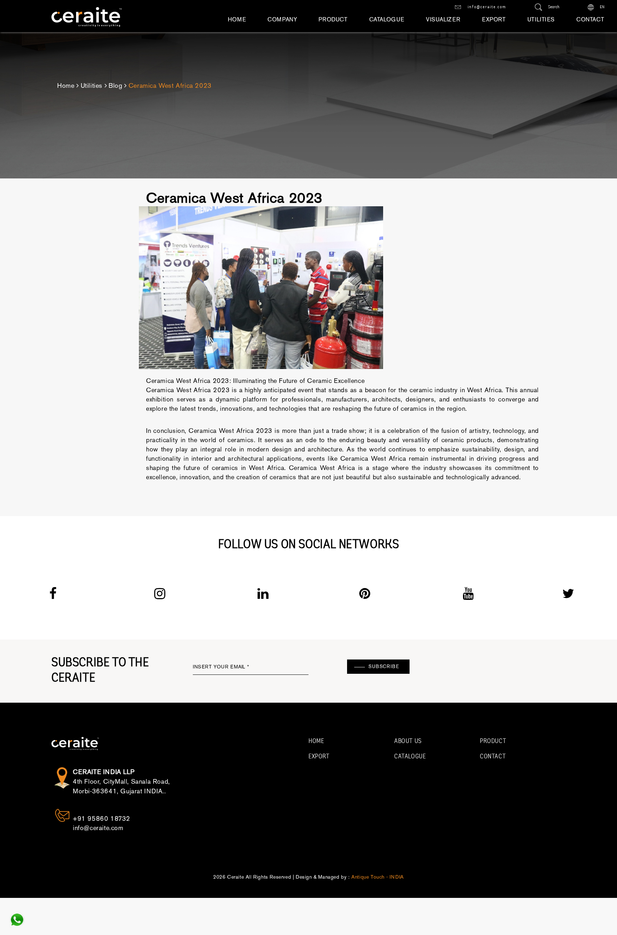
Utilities (541, 19)
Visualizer (443, 19)
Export (494, 19)
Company (282, 19)
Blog (115, 86)
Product (332, 19)
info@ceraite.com (486, 7)
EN (602, 7)
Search (553, 7)
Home (237, 19)
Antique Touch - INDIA (377, 877)
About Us (408, 741)
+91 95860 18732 (101, 819)
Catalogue (387, 19)
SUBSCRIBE (383, 666)
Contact (590, 19)
